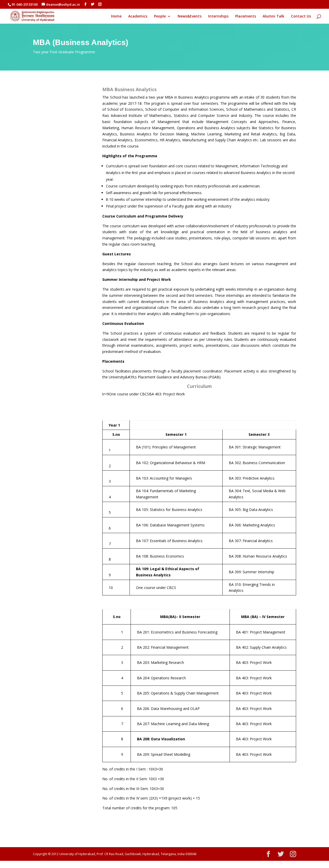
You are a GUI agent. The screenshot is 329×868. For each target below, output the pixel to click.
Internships (218, 16)
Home (116, 16)
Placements (245, 16)
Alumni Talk (273, 16)
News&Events (190, 16)
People (160, 16)
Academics (137, 16)
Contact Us (301, 16)
